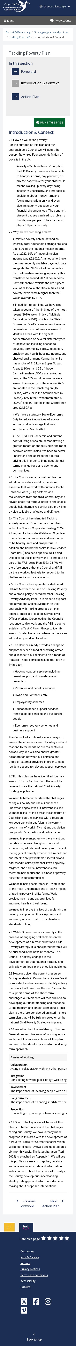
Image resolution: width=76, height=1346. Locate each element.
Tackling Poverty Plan (21, 37)
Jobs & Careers (29, 1257)
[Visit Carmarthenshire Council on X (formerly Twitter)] (24, 1301)
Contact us (27, 1251)
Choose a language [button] (54, 6)
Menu (10, 21)
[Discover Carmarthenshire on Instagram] (48, 1301)
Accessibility (27, 1281)
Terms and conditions (34, 1275)
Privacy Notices (30, 1269)
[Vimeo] (24, 1310)
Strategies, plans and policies (51, 32)
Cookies (25, 1287)
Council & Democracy (18, 32)
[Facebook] (36, 1301)
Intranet (25, 1263)
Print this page (51, 122)
